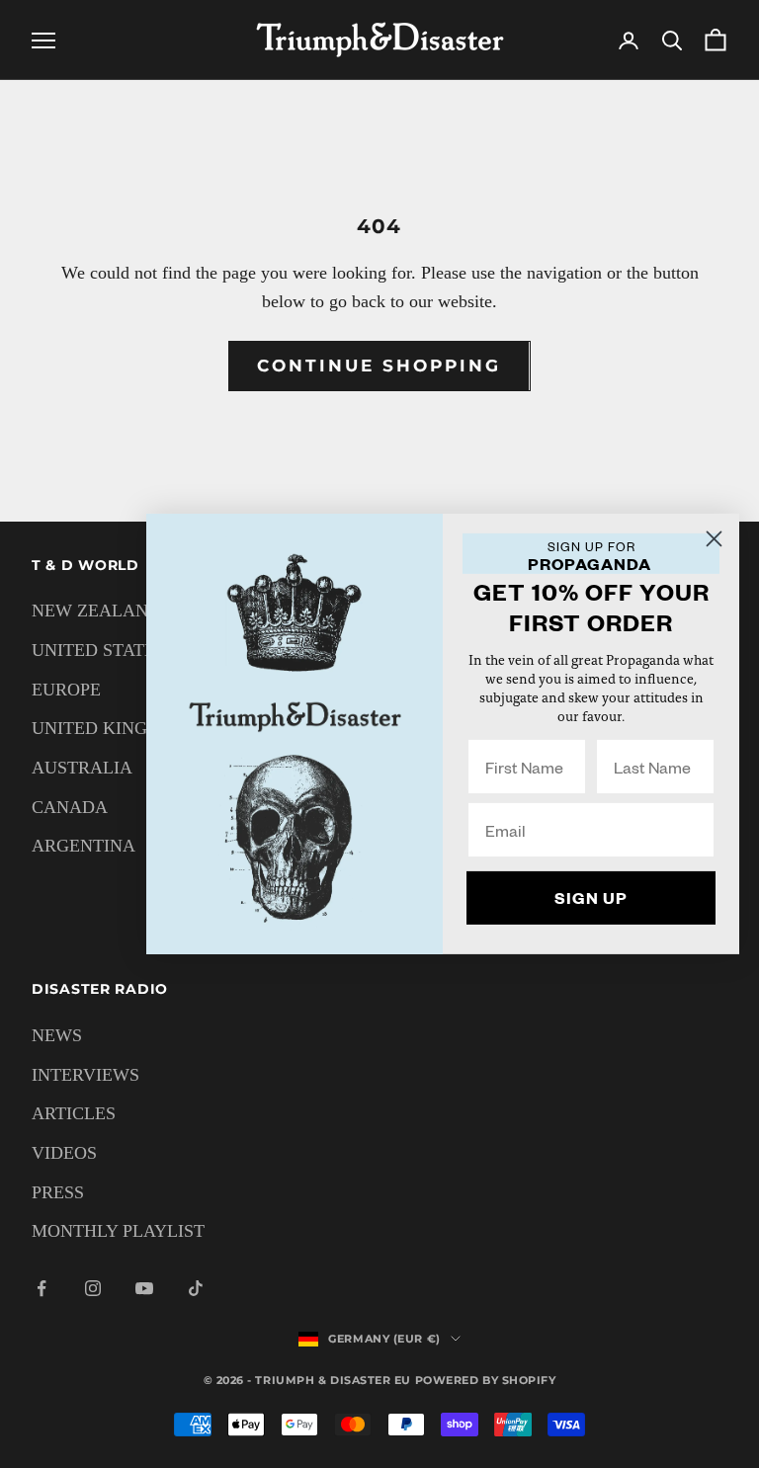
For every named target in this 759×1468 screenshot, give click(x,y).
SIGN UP (591, 897)
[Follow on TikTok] (196, 1288)
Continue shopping (379, 365)
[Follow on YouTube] (144, 1288)
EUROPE (66, 689)
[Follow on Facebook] (41, 1288)
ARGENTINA (83, 846)
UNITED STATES (98, 650)
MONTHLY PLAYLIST (118, 1231)
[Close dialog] (714, 539)
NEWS (57, 1035)
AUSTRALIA (82, 767)
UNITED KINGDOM (110, 728)
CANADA (70, 807)
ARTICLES (74, 1113)
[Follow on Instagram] (93, 1288)
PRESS (58, 1192)
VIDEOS (64, 1153)
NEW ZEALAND (96, 610)
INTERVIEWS (85, 1075)
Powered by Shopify (485, 1380)
